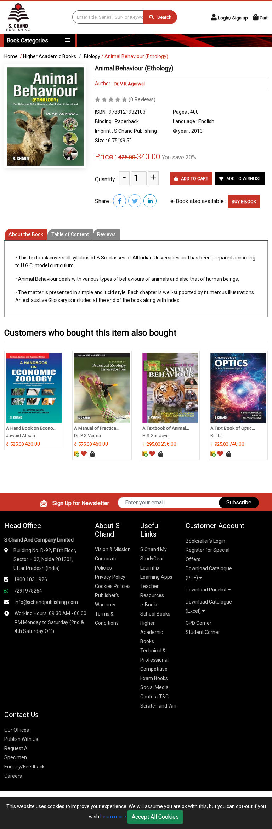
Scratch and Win (158, 706)
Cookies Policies (113, 586)
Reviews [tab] (106, 234)
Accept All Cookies (155, 816)
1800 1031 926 (30, 579)
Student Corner (203, 632)
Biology (92, 56)
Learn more (113, 816)
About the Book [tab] (25, 234)
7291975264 (28, 591)
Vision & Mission (113, 549)
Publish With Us (21, 739)
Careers (13, 776)
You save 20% (179, 157)
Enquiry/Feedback (24, 767)
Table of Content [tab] (70, 234)
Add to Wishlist (243, 178)
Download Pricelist (207, 590)
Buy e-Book (244, 201)
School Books (155, 614)
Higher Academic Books (49, 56)
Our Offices (16, 730)
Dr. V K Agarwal (129, 83)
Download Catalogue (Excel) (209, 606)
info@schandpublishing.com (46, 602)
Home (11, 56)
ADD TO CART (194, 178)
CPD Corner (198, 623)
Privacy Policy (110, 577)
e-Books (149, 604)
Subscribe (238, 502)
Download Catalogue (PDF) (209, 573)
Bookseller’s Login (205, 541)
